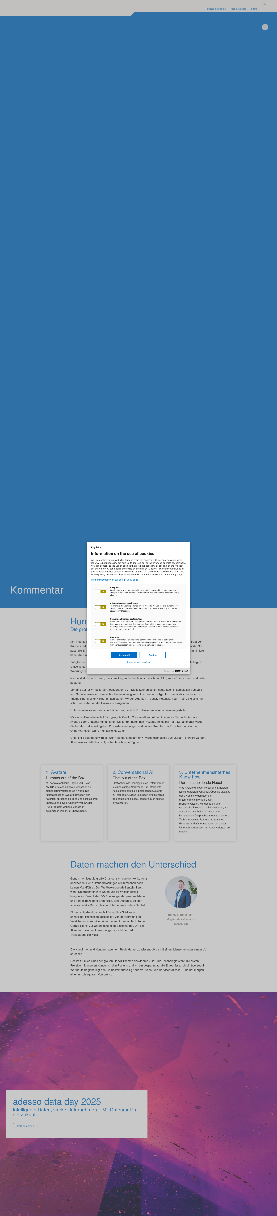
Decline (152, 655)
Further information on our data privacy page (114, 579)
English (95, 547)
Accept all (124, 655)
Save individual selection (138, 662)
